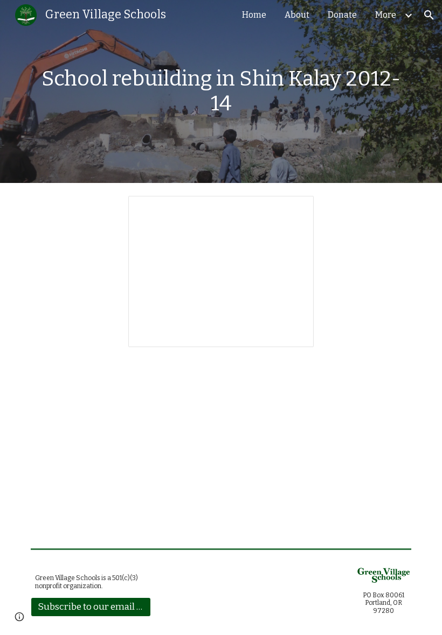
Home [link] (254, 15)
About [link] (297, 15)
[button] (429, 15)
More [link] (385, 15)
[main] (221, 91)
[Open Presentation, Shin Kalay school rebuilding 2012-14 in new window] (293, 210)
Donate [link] (342, 15)
